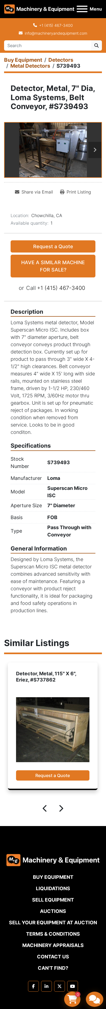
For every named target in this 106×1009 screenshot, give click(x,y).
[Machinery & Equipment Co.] (53, 860)
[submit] (96, 45)
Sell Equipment (53, 900)
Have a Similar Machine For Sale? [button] (53, 266)
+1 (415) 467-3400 (56, 25)
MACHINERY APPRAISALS (53, 945)
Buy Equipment (53, 877)
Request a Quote (53, 246)
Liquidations (53, 888)
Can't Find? (53, 968)
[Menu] (82, 9)
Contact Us (53, 956)
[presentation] (45, 809)
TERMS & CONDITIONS (53, 934)
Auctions (53, 911)
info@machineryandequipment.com (56, 33)
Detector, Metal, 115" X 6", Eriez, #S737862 (46, 677)
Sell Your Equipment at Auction (53, 922)
